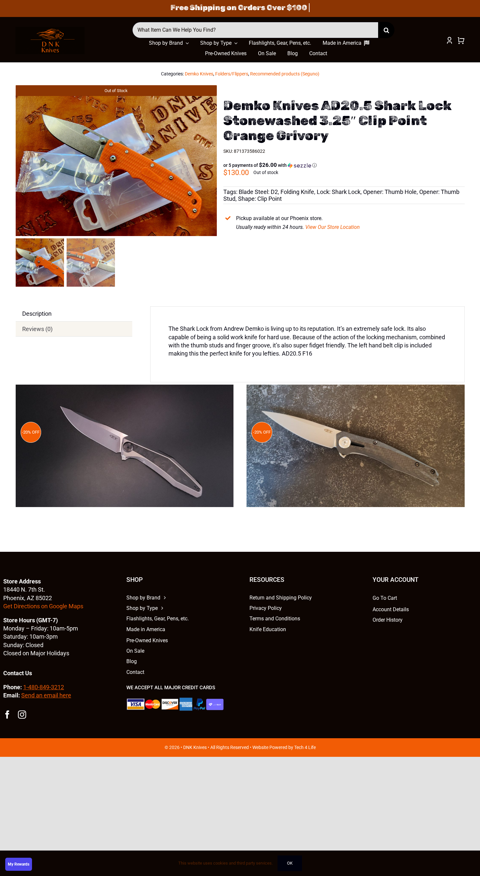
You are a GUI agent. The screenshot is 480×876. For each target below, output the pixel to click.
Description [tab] (37, 313)
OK (290, 863)
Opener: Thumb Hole (390, 191)
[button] (270, 165)
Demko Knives (199, 73)
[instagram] (22, 714)
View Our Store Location (332, 227)
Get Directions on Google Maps (43, 606)
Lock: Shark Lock (338, 191)
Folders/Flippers (231, 73)
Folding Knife (297, 191)
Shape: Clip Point (260, 198)
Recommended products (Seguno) (284, 73)
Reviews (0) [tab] (37, 329)
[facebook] (7, 714)
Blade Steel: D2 (258, 191)
